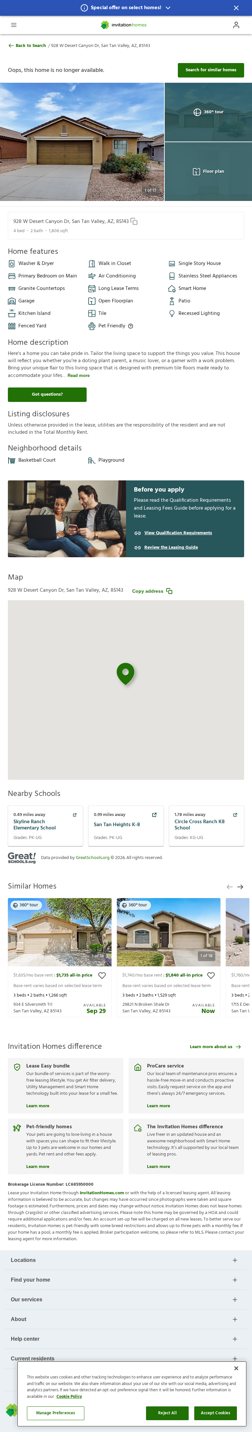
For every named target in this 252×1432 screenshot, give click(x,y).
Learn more (37, 1105)
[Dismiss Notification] (236, 8)
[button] (126, 8)
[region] (132, 1394)
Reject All (167, 1413)
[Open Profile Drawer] (236, 25)
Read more (79, 375)
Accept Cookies (216, 1413)
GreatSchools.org (93, 858)
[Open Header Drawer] (13, 25)
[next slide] (240, 887)
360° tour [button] (29, 905)
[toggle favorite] (102, 976)
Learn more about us (211, 1047)
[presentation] (60, 957)
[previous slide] (230, 887)
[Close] (236, 1368)
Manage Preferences (55, 1413)
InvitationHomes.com (102, 1193)
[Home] (124, 25)
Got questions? (47, 394)
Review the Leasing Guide (171, 548)
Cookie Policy (69, 1396)
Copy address (147, 591)
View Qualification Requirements (178, 533)
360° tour (213, 112)
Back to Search (31, 46)
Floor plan (213, 171)
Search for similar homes (211, 70)
